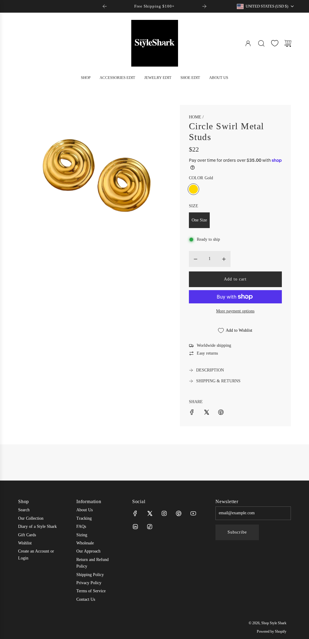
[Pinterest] (178, 513)
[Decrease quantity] (195, 259)
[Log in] (248, 43)
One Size (199, 220)
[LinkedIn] (135, 526)
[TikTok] (149, 526)
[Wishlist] (274, 43)
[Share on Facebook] (192, 413)
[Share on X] (206, 413)
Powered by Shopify (271, 631)
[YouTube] (193, 513)
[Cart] (288, 43)
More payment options (235, 311)
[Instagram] (164, 513)
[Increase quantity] (224, 259)
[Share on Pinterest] (221, 413)
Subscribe (237, 532)
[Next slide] (204, 6)
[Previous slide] (105, 6)
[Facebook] (135, 513)
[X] (149, 513)
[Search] (261, 43)
